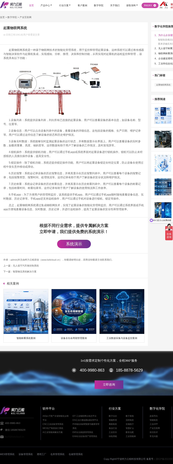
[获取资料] (132, 0)
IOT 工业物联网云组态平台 (84, 416)
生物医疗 (130, 424)
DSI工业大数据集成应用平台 (85, 420)
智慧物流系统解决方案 (24, 271)
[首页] (31, 0)
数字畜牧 (130, 416)
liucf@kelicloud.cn (14, 436)
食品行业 (113, 428)
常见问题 (154, 436)
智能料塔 (113, 420)
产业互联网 (25, 17)
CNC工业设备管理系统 (53, 424)
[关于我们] (115, 0)
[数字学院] (98, 0)
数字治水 (113, 416)
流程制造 (130, 420)
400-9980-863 (92, 370)
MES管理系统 (7, 454)
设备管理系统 (26, 454)
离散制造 (113, 424)
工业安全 (113, 432)
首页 (2, 17)
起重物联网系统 (163, 85)
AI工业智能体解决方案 (53, 432)
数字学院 (12, 17)
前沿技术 (154, 432)
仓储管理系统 (76, 454)
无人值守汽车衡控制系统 (26, 265)
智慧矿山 (130, 428)
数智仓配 (130, 432)
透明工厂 (41, 454)
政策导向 (154, 416)
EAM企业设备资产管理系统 (84, 436)
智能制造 (154, 420)
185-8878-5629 (129, 370)
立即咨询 (109, 384)
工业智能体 (131, 436)
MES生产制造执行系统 (53, 428)
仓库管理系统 (57, 454)
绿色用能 (113, 436)
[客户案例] (82, 0)
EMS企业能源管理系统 (82, 432)
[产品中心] (46, 0)
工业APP (154, 424)
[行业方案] (65, 0)
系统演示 (74, 244)
